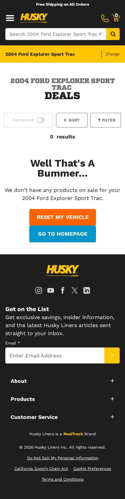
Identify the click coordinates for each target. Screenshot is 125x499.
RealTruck (73, 434)
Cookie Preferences (92, 468)
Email (12, 343)
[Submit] (112, 355)
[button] (62, 380)
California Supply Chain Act (41, 468)
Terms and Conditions (63, 479)
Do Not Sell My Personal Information (62, 458)
